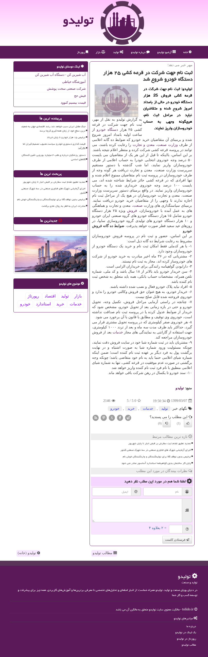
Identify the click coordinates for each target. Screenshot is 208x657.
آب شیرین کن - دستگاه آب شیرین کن (60, 75)
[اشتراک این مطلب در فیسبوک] (120, 417)
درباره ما (191, 626)
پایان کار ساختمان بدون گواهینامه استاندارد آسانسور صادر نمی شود (156, 463)
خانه (186, 52)
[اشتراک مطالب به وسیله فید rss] (95, 417)
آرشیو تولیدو (164, 52)
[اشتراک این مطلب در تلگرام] (128, 417)
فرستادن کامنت (175, 539)
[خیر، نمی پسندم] (167, 423)
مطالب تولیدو (103, 553)
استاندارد (43, 304)
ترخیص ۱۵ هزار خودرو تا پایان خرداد (66, 137)
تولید (116, 52)
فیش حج (80, 96)
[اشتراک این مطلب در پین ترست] (103, 417)
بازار (98, 52)
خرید (131, 408)
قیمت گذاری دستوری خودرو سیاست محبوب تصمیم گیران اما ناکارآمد (54, 146)
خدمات (118, 332)
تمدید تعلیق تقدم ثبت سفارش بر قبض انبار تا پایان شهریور (159, 443)
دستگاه (113, 130)
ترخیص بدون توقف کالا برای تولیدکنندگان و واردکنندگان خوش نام (157, 456)
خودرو (101, 130)
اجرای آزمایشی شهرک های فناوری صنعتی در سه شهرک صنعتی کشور (155, 450)
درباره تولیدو (138, 52)
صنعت (138, 206)
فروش (132, 211)
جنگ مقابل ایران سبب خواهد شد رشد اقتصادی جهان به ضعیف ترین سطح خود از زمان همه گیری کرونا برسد (53, 128)
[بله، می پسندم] (188, 423)
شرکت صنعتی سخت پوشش (66, 88)
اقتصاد (50, 296)
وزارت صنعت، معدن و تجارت (155, 145)
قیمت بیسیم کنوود (73, 102)
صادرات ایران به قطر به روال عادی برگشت (63, 206)
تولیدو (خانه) (27, 553)
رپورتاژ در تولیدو (186, 638)
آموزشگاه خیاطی (74, 82)
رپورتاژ (81, 52)
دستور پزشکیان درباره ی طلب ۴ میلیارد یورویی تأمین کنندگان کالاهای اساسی (53, 157)
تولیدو (78, 20)
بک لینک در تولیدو (185, 632)
